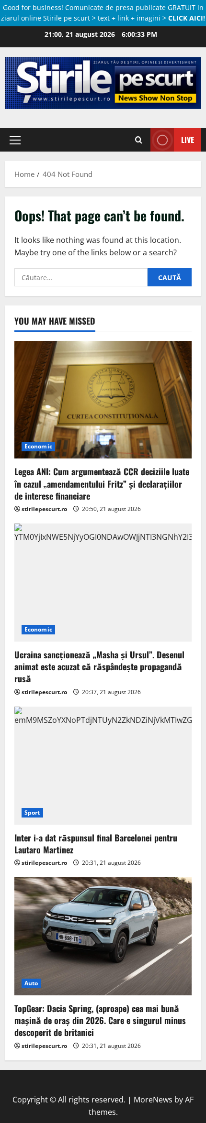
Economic (38, 446)
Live (187, 139)
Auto (31, 983)
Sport (32, 812)
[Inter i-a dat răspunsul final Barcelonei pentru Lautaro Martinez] (103, 766)
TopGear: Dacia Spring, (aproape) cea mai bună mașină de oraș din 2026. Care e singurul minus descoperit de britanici (100, 1020)
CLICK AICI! (186, 17)
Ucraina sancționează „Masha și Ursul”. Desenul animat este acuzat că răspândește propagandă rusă (99, 666)
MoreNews (153, 1099)
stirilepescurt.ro (44, 509)
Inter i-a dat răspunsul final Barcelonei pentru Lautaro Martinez (95, 843)
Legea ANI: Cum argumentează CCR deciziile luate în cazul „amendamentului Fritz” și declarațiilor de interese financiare (101, 483)
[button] (15, 140)
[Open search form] (138, 140)
